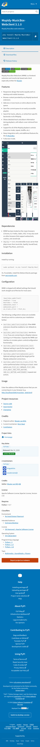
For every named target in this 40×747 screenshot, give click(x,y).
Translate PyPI (19, 641)
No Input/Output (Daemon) (14, 516)
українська (21, 727)
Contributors (7, 427)
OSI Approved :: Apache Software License (19, 529)
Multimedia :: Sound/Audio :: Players (17, 553)
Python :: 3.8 (9, 547)
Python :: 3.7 (9, 544)
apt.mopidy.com (11, 275)
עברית (29, 728)
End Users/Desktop (11, 523)
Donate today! (20, 690)
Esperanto (36, 728)
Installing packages (19, 587)
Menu (33, 4)
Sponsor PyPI (20, 644)
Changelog (7, 409)
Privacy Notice (19, 668)
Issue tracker (7, 406)
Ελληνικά (28, 727)
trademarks (17, 696)
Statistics (20, 617)
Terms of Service (19, 659)
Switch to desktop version (20, 715)
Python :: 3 (8, 542)
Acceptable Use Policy (19, 670)
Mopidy (19, 80)
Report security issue (20, 662)
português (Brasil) (11, 727)
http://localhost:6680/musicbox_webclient (17, 392)
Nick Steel (21, 424)
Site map (20, 704)
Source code (7, 403)
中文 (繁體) (16, 728)
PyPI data (6, 447)
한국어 (22, 730)
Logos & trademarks (20, 620)
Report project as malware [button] (20, 560)
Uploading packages (19, 590)
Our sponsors (20, 622)
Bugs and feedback (20, 635)
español (19, 725)
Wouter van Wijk (20, 421)
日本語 (32, 725)
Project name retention (19, 596)
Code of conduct (19, 665)
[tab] (20, 48)
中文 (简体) (7, 728)
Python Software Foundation (25, 697)
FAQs (20, 598)
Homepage (8, 437)
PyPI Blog (19, 611)
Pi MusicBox (10, 136)
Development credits (19, 646)
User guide (19, 593)
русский (23, 728)
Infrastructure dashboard (19, 614)
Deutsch (35, 727)
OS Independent (10, 536)
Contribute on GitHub (19, 638)
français (25, 725)
